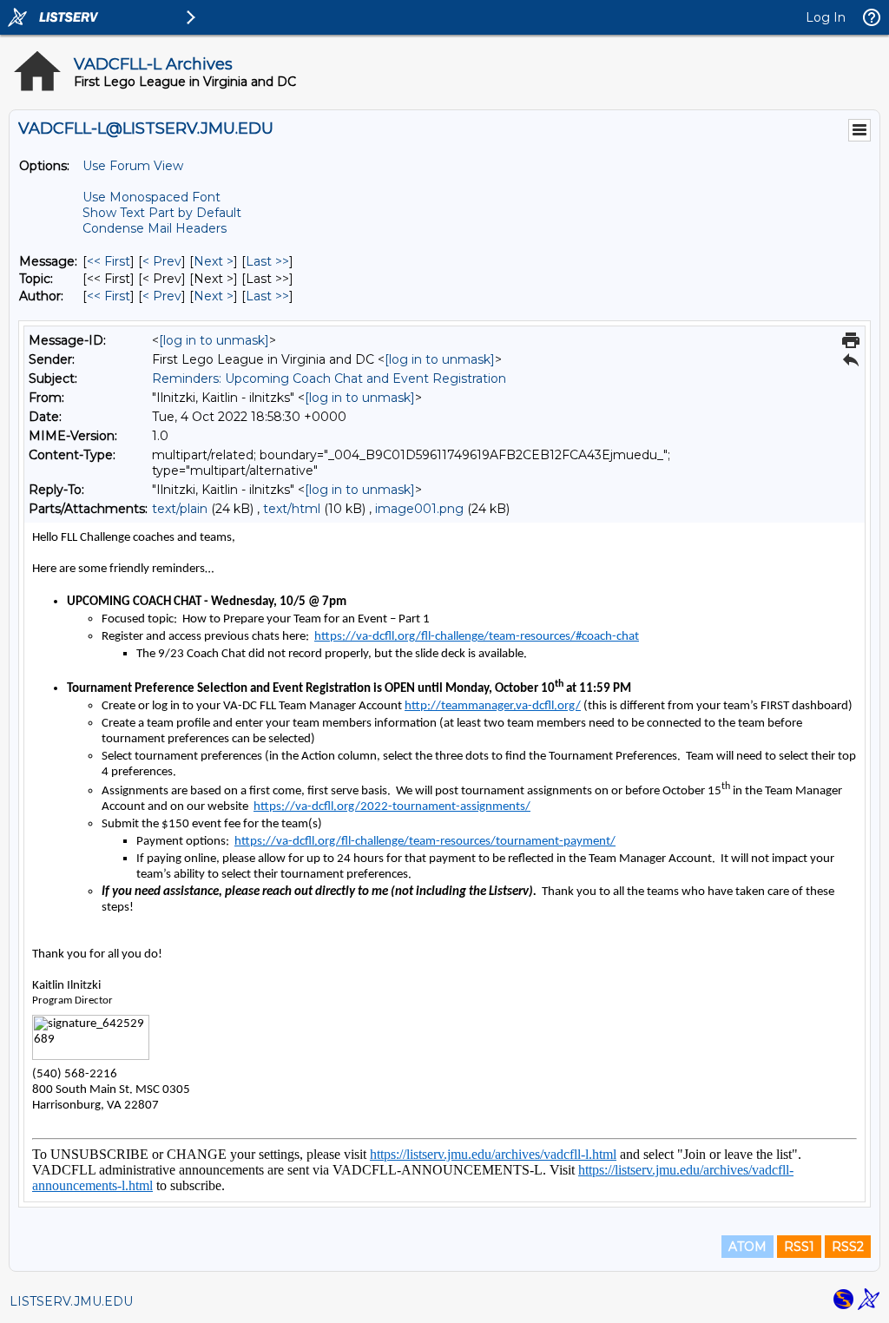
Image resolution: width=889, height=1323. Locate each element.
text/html (291, 509)
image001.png (419, 509)
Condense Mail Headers (154, 228)
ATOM (747, 1246)
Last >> (267, 261)
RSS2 (848, 1246)
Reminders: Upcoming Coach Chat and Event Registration (329, 378)
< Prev (161, 261)
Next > (214, 261)
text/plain (179, 509)
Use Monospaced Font (151, 197)
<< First (108, 261)
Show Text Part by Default (161, 212)
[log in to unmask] (214, 340)
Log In (826, 17)
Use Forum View (132, 166)
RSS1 (799, 1246)
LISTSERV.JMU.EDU (71, 1301)
